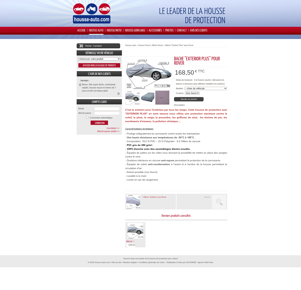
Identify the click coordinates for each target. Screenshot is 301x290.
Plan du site (116, 262)
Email (81, 108)
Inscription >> (113, 128)
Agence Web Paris (205, 262)
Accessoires (155, 30)
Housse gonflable (135, 30)
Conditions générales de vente (151, 262)
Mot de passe (84, 113)
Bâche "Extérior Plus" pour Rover (179, 45)
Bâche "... (130, 241)
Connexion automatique (101, 118)
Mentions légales (130, 262)
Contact (182, 30)
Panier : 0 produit (93, 46)
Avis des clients (198, 30)
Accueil (81, 30)
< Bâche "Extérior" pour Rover (154, 197)
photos (169, 30)
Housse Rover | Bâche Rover (150, 45)
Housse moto (114, 30)
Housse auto (96, 30)
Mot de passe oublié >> (108, 131)
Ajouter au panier (189, 99)
